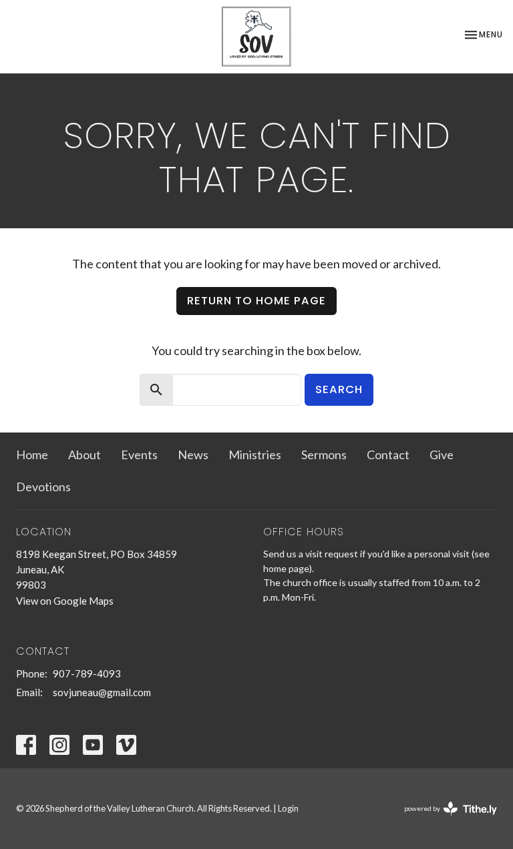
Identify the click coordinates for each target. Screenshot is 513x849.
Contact (388, 454)
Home (32, 454)
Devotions (43, 486)
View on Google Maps (65, 601)
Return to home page (256, 300)
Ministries (254, 454)
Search (339, 389)
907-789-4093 (87, 673)
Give (442, 454)
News (193, 454)
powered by (444, 820)
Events (139, 454)
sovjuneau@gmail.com (102, 692)
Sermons (324, 454)
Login (288, 808)
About (84, 454)
